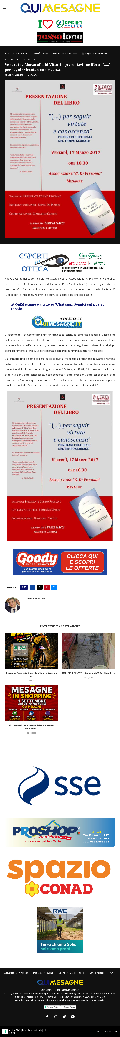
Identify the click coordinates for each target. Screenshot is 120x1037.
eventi (50, 967)
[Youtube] (73, 1011)
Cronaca (23, 967)
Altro (113, 967)
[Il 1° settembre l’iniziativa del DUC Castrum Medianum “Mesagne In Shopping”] (31, 698)
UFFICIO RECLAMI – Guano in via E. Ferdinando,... (88, 668)
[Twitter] (64, 1011)
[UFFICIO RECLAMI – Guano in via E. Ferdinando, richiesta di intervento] (88, 645)
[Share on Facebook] (32, 581)
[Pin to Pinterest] (47, 581)
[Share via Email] (54, 581)
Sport (62, 967)
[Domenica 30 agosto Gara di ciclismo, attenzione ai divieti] (31, 645)
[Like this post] (25, 581)
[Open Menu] (4, 7)
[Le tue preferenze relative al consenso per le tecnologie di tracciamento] (5, 1031)
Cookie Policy (69, 1002)
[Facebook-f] (47, 1011)
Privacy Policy (53, 1002)
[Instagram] (56, 1011)
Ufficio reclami (97, 967)
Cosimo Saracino (15, 74)
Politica (37, 967)
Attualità (9, 967)
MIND (115, 1026)
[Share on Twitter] (40, 581)
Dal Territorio (22, 53)
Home (7, 53)
